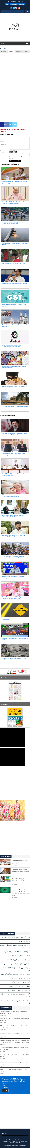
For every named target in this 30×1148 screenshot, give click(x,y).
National (9, 48)
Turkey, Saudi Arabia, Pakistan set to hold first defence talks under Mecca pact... (13, 516)
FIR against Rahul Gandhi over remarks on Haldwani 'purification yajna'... (14, 182)
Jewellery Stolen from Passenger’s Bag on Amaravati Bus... (14, 387)
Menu (2, 43)
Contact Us (23, 1141)
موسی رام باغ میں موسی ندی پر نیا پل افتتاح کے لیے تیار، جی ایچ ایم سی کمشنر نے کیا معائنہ (15, 937)
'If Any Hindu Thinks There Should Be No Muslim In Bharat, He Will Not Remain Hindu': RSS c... (15, 202)
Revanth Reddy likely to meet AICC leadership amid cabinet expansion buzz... (14, 474)
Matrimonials (13, 4)
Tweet (14, 124)
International (19, 51)
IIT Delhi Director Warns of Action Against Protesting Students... (15, 407)
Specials (26, 51)
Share (5, 124)
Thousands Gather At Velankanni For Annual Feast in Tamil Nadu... (14, 325)
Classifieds (21, 4)
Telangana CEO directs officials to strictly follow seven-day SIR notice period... (13, 577)
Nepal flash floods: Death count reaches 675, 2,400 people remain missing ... (14, 659)
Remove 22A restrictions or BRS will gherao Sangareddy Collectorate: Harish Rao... (12, 597)
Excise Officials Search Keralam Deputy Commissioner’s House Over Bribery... (11, 345)
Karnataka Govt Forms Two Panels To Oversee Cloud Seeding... (15, 244)
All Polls (25, 1139)
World (5, 48)
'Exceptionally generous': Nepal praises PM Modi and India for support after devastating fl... (14, 222)
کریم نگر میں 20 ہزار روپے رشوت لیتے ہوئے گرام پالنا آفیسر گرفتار (18, 990)
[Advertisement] (14, 17)
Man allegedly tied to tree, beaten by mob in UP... (14, 263)
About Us (8, 1139)
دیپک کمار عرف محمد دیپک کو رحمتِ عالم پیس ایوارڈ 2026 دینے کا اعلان (18, 960)
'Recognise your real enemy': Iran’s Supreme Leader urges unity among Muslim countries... (14, 434)
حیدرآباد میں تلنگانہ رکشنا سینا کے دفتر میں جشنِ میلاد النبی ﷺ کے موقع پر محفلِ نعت (15, 952)
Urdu (7, 4)
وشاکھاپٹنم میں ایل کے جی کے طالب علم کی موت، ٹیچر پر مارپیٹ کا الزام (18, 986)
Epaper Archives (6, 1141)
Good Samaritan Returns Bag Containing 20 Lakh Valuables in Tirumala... (14, 367)
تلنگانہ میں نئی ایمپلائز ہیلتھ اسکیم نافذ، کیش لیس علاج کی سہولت (19, 956)
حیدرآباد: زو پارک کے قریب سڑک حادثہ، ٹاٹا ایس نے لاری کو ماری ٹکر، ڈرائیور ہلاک (15, 974)
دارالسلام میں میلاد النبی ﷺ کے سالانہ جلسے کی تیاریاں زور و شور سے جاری (17, 964)
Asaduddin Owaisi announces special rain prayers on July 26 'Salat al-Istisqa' (20, 862)
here (24, 156)
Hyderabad (3, 51)
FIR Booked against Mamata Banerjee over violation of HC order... (14, 284)
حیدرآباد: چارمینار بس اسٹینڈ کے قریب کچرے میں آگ (20, 941)
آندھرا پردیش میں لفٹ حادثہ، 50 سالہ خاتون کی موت (20, 978)
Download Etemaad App (15, 1142)
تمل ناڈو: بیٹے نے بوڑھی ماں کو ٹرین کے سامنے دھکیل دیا (20, 982)
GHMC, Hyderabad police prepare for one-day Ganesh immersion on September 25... (13, 557)
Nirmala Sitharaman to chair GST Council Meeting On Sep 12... (14, 305)
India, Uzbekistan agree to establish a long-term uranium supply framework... (13, 454)
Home (1, 48)
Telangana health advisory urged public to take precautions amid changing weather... (13, 495)
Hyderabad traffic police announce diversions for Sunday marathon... (13, 618)
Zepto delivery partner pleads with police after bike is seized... (15, 639)
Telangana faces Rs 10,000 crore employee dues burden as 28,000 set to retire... (13, 536)
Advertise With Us (17, 1139)
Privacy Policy (15, 1141)
